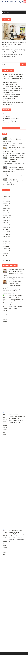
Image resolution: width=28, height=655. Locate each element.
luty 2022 (5, 255)
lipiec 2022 (6, 246)
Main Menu (7, 12)
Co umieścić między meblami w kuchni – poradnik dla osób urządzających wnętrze (13, 169)
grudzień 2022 (6, 234)
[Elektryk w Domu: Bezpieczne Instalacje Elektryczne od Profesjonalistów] (14, 31)
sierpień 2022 (6, 243)
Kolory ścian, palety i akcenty (11, 118)
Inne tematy (6, 116)
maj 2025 (5, 210)
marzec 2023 (6, 227)
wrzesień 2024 (6, 215)
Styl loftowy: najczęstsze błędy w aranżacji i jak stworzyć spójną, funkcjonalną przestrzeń (11, 96)
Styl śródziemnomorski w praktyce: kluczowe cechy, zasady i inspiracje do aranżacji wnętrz (13, 102)
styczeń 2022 (6, 258)
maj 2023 (5, 222)
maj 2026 (5, 198)
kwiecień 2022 (6, 251)
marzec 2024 (6, 220)
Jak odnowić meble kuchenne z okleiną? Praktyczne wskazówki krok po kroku (13, 159)
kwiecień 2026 (6, 201)
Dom (4, 114)
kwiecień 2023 (6, 225)
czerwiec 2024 (6, 217)
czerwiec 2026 (6, 196)
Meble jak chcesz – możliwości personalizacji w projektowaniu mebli (14, 149)
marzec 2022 (6, 253)
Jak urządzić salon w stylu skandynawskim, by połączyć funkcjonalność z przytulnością (11, 84)
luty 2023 (5, 229)
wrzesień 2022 (6, 241)
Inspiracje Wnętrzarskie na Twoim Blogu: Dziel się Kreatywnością (13, 139)
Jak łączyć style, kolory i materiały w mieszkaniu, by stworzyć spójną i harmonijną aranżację (12, 90)
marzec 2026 (6, 203)
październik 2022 (7, 239)
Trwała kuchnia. (13, 179)
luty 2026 (5, 206)
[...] (15, 56)
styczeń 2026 (6, 208)
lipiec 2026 (6, 194)
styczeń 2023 (6, 232)
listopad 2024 (6, 213)
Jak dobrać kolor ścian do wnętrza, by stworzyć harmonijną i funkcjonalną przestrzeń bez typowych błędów (16, 299)
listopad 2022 (6, 236)
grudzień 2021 (6, 260)
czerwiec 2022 (6, 248)
